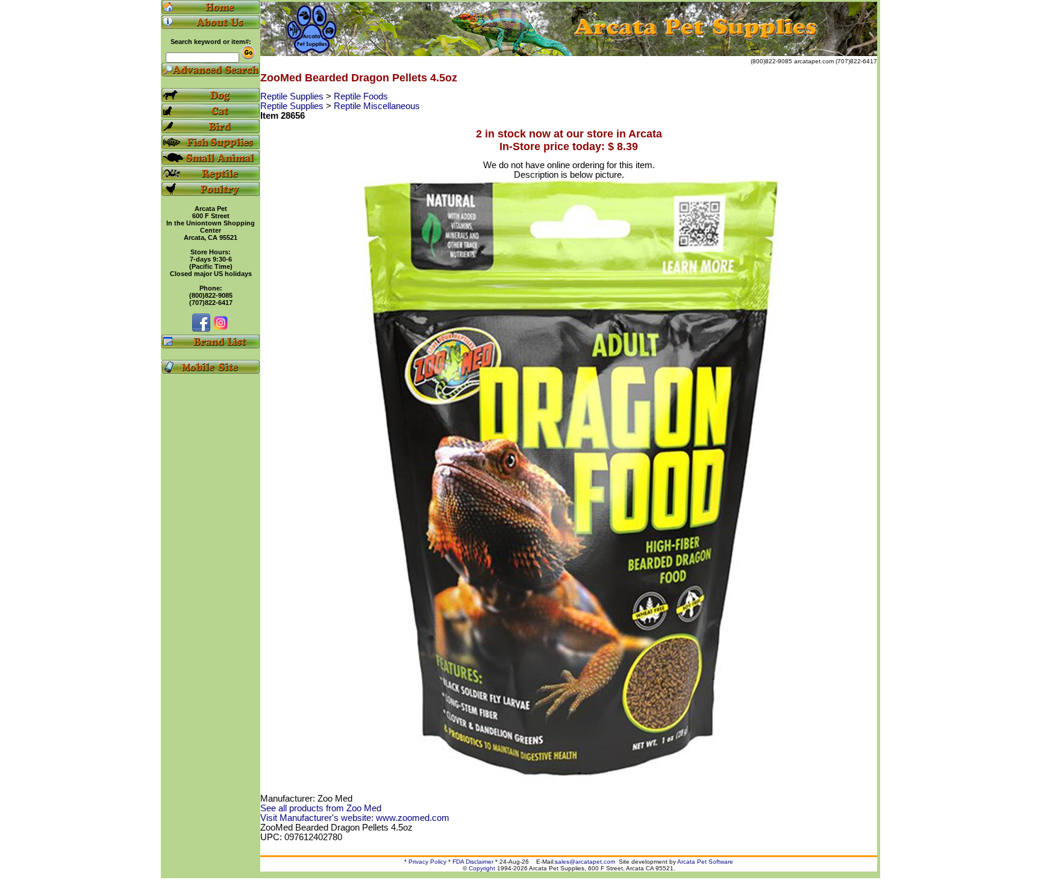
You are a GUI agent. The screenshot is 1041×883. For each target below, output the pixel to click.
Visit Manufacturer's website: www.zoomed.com (354, 818)
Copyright (482, 868)
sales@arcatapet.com (585, 861)
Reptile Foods (361, 96)
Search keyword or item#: (210, 41)
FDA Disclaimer (472, 861)
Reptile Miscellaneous (377, 106)
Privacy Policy (427, 861)
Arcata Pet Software (705, 861)
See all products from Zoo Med (320, 808)
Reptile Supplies (293, 96)
